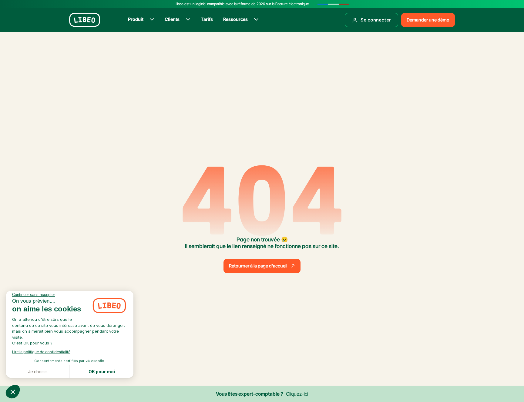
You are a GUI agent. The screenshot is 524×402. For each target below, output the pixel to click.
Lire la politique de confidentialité (41, 352)
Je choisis (38, 371)
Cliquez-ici (297, 394)
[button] (12, 391)
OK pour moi (102, 371)
